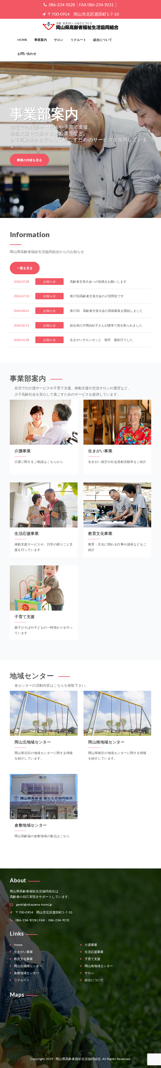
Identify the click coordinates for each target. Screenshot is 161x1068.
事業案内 (40, 39)
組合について (102, 39)
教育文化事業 (100, 533)
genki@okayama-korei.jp (34, 904)
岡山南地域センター (106, 742)
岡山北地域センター (33, 742)
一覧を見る (25, 268)
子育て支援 (25, 616)
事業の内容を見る (29, 160)
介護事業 (23, 450)
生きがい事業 (100, 450)
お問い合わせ (26, 53)
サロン (58, 39)
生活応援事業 (27, 533)
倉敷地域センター (31, 825)
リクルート (78, 39)
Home (22, 39)
